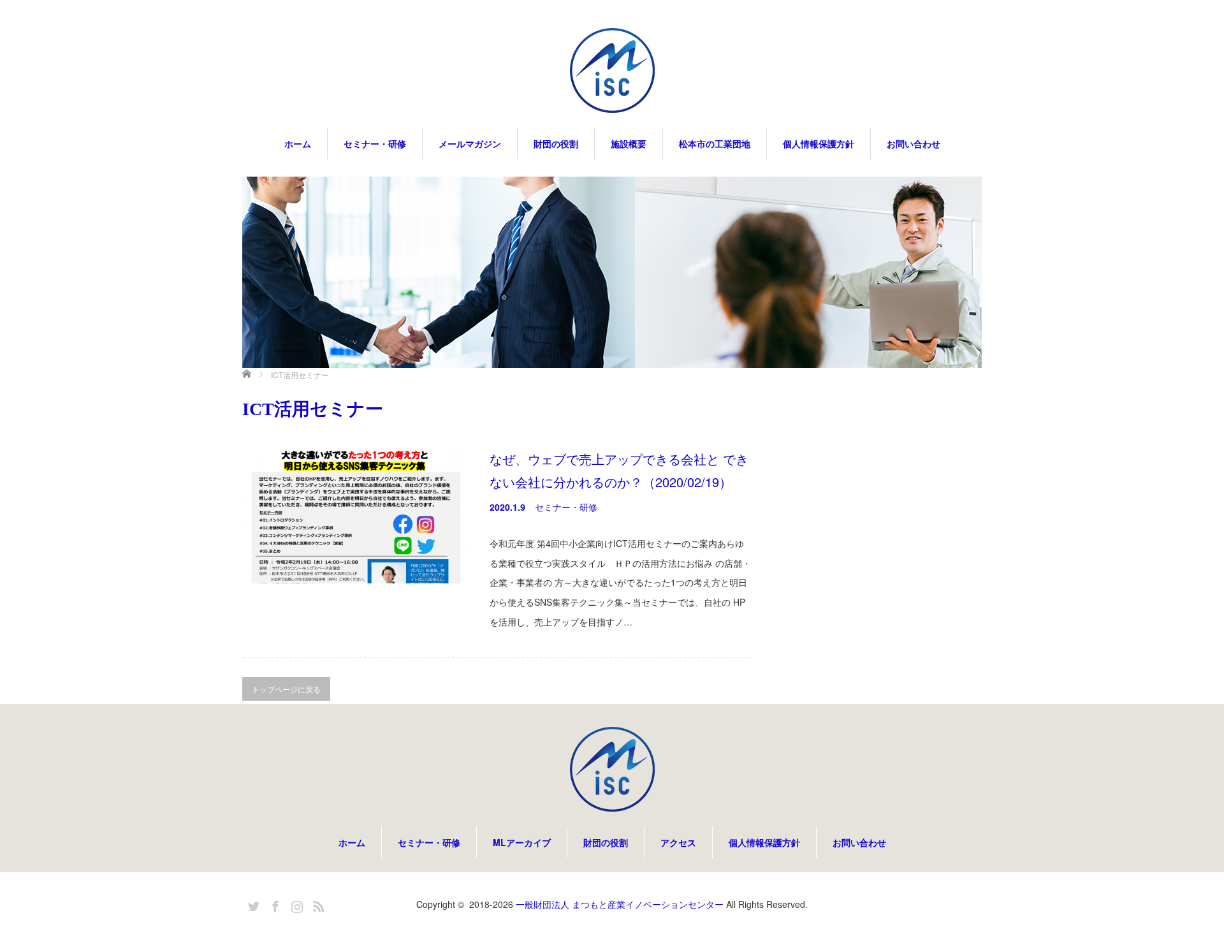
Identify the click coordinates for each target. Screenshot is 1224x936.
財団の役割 (556, 143)
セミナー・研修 (375, 143)
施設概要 (628, 143)
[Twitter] (251, 904)
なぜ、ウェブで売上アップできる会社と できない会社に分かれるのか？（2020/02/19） (619, 470)
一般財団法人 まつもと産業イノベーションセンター (620, 904)
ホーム (297, 143)
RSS (316, 904)
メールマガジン (470, 143)
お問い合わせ (913, 143)
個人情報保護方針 (818, 143)
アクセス (678, 842)
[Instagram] (295, 904)
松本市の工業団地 (714, 143)
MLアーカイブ (522, 842)
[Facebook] (273, 904)
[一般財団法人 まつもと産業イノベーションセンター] (612, 71)
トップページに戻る (286, 689)
